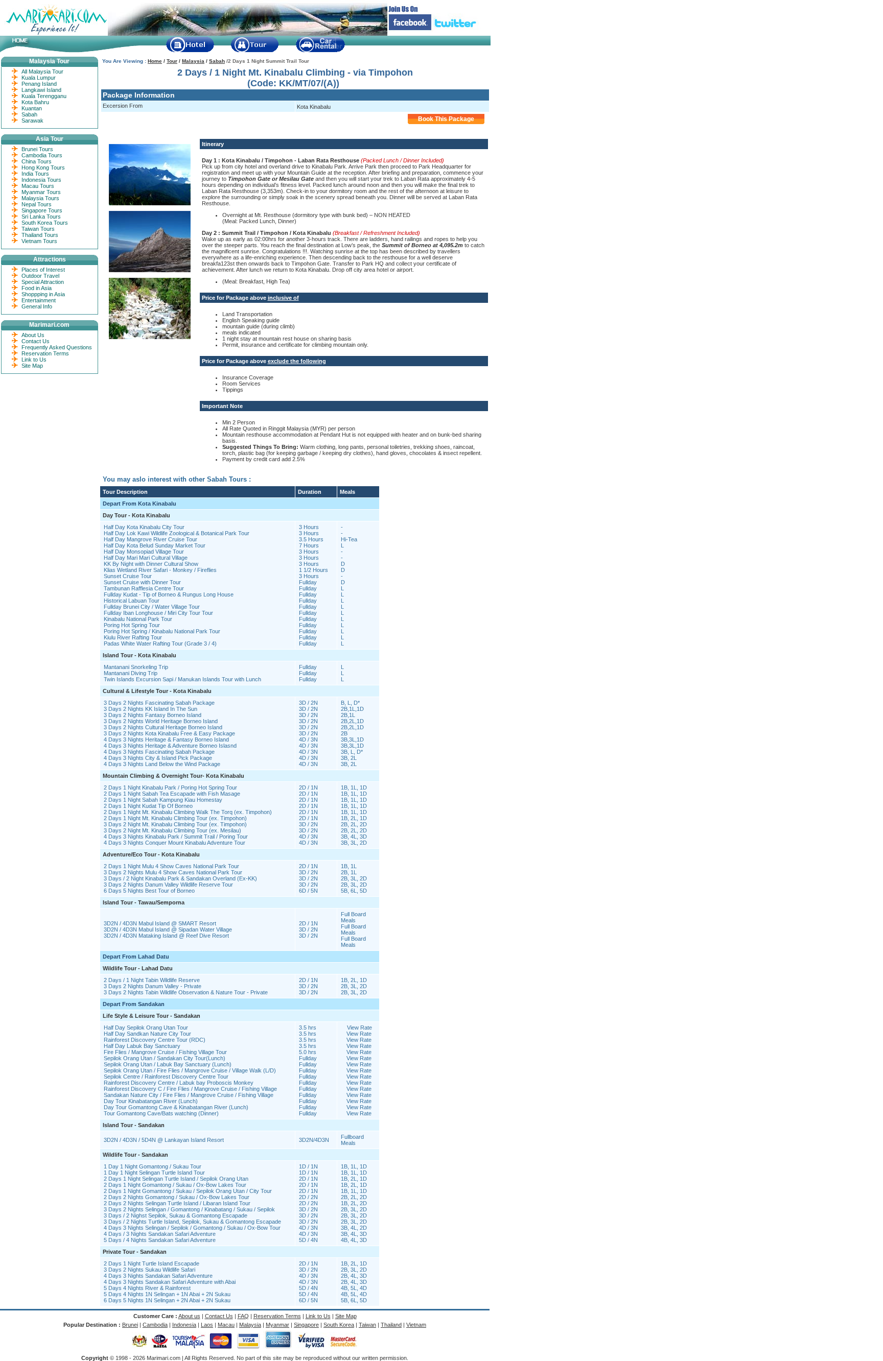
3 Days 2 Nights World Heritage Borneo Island (161, 721)
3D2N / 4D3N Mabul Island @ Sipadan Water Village (168, 929)
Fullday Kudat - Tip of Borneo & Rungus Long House (169, 594)
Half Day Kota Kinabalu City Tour (144, 527)
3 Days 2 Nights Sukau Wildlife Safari (149, 1270)
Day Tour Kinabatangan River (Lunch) (151, 1101)
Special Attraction (42, 282)
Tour (172, 61)
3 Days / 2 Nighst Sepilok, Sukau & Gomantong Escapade (175, 1215)
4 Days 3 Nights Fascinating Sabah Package (159, 752)
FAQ (243, 1316)
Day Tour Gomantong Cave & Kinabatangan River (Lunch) (176, 1107)
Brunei (130, 1325)
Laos (207, 1325)
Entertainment (38, 300)
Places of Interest (43, 270)
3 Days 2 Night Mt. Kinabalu (139, 824)
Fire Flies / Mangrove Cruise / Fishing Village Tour (165, 1052)
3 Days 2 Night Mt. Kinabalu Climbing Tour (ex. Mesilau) (172, 830)
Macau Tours (37, 186)
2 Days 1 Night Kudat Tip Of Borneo (148, 806)
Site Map (32, 366)
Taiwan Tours (38, 229)
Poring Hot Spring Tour (132, 625)
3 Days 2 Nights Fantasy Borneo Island (152, 715)
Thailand (391, 1325)
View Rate (359, 1027)
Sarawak (32, 120)
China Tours (36, 161)
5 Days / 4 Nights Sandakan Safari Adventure (160, 1240)
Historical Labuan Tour (131, 601)
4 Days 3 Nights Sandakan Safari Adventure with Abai (170, 1282)
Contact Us (35, 341)
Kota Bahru (35, 102)
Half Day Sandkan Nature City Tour (147, 1034)
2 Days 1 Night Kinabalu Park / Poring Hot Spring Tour (170, 787)
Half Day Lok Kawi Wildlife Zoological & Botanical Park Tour (176, 533)
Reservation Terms (45, 353)
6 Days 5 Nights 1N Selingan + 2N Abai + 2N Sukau (167, 1300)
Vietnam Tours (39, 241)
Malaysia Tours (40, 198)
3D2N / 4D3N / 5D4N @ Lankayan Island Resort (164, 1140)
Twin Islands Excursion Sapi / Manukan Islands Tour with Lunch (182, 679)
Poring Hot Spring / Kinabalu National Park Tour (162, 631)
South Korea (338, 1325)
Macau (226, 1325)
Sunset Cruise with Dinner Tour (142, 582)
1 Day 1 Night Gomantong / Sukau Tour (152, 1166)
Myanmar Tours (41, 192)
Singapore (306, 1325)
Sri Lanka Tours (41, 216)
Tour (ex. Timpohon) (221, 824)
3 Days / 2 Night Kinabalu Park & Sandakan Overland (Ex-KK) (180, 878)
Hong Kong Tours (43, 167)
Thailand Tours (39, 235)
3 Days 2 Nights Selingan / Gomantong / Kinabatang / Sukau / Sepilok (189, 1209)
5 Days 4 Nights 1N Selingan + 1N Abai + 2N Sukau (167, 1294)
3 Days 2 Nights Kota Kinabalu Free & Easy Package (169, 733)
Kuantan (31, 108)
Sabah (217, 61)
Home (155, 61)
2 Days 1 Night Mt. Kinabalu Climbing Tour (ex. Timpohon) (175, 818)
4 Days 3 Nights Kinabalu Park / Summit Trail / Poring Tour (176, 836)
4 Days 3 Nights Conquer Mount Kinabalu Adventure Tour (174, 843)
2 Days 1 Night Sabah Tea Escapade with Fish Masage (172, 794)
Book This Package (446, 119)
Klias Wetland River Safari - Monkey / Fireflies (160, 570)
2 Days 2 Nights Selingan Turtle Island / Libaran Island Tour (177, 1203)
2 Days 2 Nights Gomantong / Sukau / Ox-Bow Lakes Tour (176, 1197)
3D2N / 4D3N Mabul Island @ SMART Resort (160, 923)
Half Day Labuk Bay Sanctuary (142, 1046)
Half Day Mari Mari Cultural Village (146, 558)
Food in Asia (36, 288)
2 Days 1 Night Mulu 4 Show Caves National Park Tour (171, 866)
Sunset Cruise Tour (128, 576)
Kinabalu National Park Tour (138, 619)
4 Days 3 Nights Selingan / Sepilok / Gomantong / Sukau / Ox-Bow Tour (192, 1228)
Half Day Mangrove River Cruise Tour (150, 539)
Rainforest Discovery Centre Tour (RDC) (154, 1040)
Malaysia (193, 61)
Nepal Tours (36, 204)
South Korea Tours (44, 223)
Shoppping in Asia (43, 294)
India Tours (35, 174)
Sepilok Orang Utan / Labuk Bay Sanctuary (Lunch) (167, 1064)
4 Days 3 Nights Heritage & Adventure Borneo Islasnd (170, 746)
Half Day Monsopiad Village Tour (144, 551)
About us (189, 1316)
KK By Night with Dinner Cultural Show (151, 564)
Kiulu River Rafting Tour (133, 637)
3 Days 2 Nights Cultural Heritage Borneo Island (163, 727)
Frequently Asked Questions (56, 347)
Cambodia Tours (41, 155)
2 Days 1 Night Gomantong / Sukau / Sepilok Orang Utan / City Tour (188, 1191)
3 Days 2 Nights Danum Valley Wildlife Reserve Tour (168, 884)
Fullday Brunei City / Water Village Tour (152, 607)
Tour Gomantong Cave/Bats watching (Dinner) (161, 1113)
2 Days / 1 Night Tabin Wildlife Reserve (152, 980)
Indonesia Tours (41, 180)
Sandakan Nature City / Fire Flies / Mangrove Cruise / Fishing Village (188, 1095)
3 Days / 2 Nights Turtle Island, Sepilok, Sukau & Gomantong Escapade (192, 1222)
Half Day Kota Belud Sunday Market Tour (154, 545)
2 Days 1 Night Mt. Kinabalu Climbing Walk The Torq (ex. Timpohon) (188, 812)
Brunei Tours (37, 149)
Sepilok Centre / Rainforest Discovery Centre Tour (166, 1076)
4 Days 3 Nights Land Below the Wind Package (162, 764)
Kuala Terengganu (43, 96)
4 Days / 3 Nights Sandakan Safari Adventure (160, 1234)
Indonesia (184, 1325)
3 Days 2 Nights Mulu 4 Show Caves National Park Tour (173, 872)
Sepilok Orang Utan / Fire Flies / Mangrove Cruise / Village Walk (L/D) (190, 1070)
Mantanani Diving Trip (130, 673)
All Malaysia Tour (42, 71)
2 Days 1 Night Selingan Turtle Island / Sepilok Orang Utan (176, 1179)
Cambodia (155, 1325)
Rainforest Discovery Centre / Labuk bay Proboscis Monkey (178, 1083)
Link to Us (34, 359)
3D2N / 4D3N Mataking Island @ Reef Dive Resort (166, 936)
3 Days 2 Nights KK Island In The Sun (150, 709)
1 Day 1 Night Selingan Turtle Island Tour (154, 1172)
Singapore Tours (41, 210)
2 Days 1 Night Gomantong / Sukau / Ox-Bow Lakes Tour (175, 1185)
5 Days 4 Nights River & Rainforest (147, 1288)
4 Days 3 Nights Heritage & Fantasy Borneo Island (166, 739)
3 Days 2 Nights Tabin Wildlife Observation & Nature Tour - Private (186, 992)
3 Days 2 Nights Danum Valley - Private (152, 986)
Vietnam (416, 1325)
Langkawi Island (41, 90)
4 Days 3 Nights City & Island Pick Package (158, 758)
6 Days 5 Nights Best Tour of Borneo (149, 891)
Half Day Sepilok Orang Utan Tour (146, 1027)
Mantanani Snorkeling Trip (136, 667)
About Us (32, 335)
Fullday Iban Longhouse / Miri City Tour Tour (158, 613)
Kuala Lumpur (38, 78)
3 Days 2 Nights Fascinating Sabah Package (159, 703)
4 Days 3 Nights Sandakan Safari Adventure (158, 1276)
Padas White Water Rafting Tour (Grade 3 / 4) (160, 643)
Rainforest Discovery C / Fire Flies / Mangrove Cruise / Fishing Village (190, 1089)
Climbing (184, 824)
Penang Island (39, 84)
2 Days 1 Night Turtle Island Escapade (151, 1263)
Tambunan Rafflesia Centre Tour (144, 588)
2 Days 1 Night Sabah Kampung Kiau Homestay (163, 800)
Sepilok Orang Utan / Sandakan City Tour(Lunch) (164, 1058)
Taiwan (367, 1325)
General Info (36, 306)
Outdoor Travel (40, 276)
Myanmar (277, 1325)
